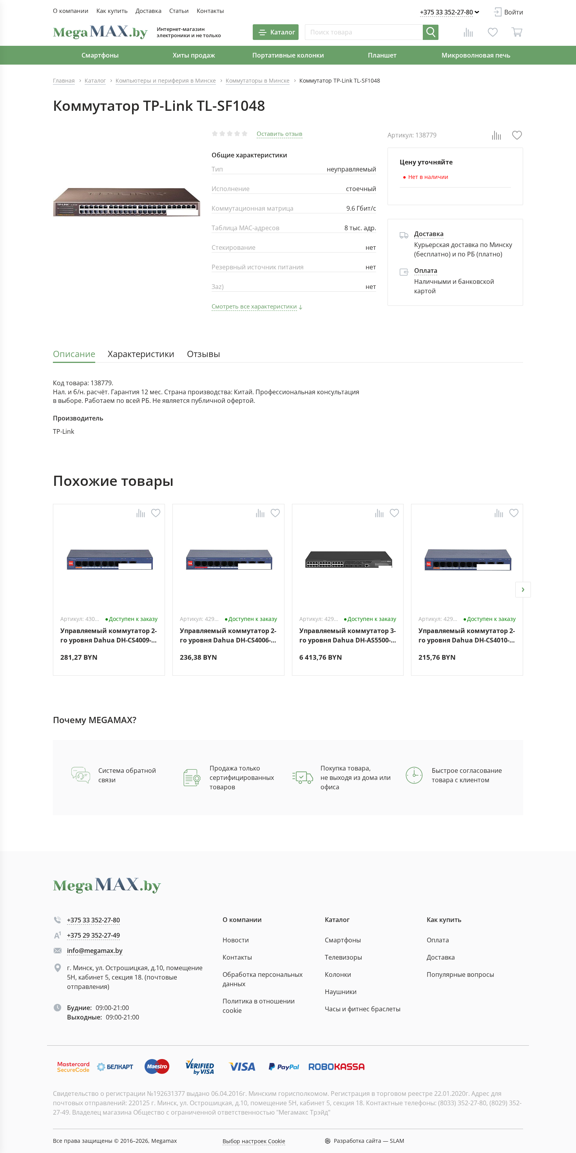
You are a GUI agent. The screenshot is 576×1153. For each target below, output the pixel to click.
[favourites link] (492, 32)
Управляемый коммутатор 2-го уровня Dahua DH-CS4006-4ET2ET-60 (228, 635)
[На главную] (100, 32)
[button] (53, 589)
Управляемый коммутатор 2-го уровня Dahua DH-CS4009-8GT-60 (108, 635)
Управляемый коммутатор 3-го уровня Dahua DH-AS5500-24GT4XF (347, 635)
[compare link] (468, 32)
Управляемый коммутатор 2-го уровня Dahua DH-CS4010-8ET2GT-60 (466, 635)
